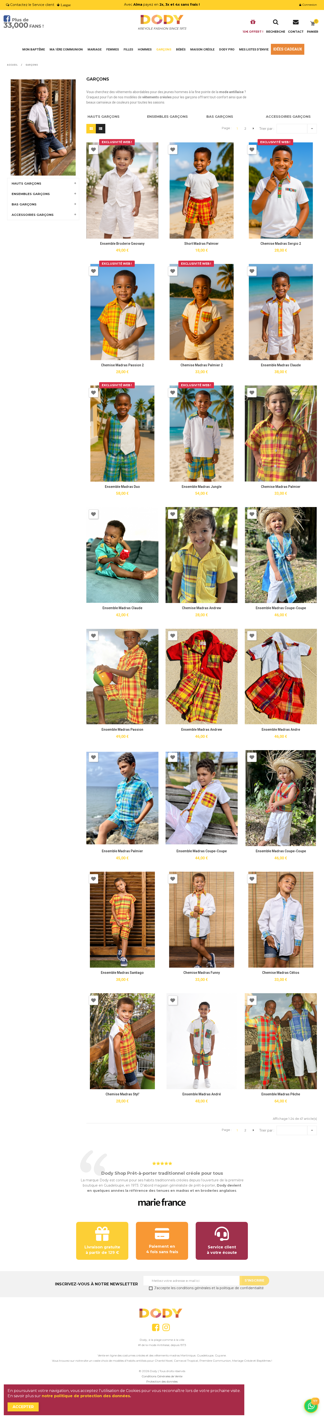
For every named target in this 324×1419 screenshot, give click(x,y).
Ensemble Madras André (201, 1094)
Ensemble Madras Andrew (201, 729)
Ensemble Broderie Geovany (122, 243)
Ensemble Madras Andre (281, 729)
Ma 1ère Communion (66, 49)
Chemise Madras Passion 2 (122, 365)
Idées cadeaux (287, 49)
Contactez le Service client (32, 5)
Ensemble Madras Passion (122, 729)
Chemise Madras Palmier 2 (202, 365)
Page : (226, 128)
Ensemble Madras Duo (122, 487)
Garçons (163, 49)
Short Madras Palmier (201, 243)
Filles (128, 49)
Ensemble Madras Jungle (202, 487)
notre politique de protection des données (86, 1396)
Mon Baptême (33, 49)
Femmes (112, 49)
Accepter (23, 1407)
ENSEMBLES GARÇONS (31, 194)
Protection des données (162, 1381)
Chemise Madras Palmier (281, 487)
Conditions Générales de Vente (162, 1376)
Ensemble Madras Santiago (122, 973)
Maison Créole (202, 49)
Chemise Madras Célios (280, 973)
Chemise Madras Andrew (201, 608)
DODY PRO (226, 49)
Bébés (180, 49)
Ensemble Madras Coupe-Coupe (281, 608)
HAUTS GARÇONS (26, 183)
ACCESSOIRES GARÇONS (33, 215)
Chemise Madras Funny (201, 973)
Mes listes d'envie (253, 49)
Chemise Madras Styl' (122, 1094)
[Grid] (91, 129)
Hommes (145, 49)
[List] (100, 129)
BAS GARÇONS (24, 204)
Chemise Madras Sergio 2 (280, 243)
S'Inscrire (254, 1280)
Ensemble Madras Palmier (122, 851)
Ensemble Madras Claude (281, 365)
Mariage (95, 49)
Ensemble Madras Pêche (280, 1094)
